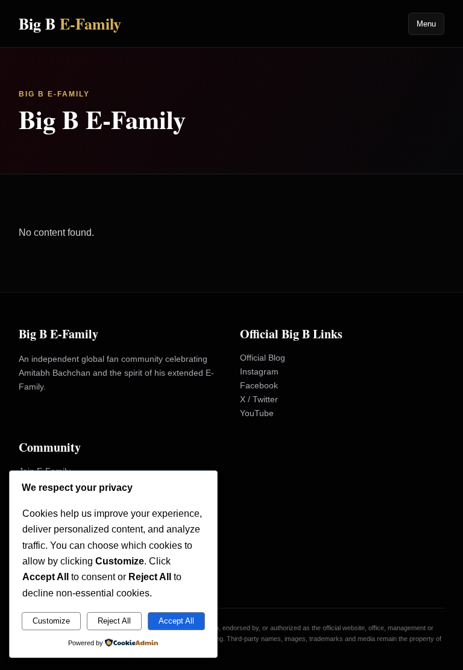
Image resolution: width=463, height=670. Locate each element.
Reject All (114, 620)
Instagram (259, 371)
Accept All (176, 620)
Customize (51, 620)
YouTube (257, 413)
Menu (426, 23)
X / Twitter (259, 399)
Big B (70, 23)
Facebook (259, 385)
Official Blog (262, 357)
